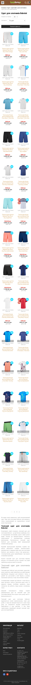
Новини (5, 641)
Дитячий (14, 7)
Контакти (5, 630)
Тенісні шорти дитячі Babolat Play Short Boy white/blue (8, 83)
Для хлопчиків (22, 7)
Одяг (8, 7)
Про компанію (6, 628)
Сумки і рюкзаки (21, 633)
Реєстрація (5, 652)
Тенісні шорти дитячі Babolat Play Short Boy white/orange (8, 50)
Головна (3, 7)
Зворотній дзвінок (7, 654)
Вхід (4, 650)
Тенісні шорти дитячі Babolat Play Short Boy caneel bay (23, 470)
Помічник (5, 639)
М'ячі (18, 631)
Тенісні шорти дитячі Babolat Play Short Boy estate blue (23, 249)
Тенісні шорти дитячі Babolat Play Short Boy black (8, 282)
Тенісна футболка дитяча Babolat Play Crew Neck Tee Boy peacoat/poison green (7, 471)
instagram (7, 674)
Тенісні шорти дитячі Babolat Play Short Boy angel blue (8, 216)
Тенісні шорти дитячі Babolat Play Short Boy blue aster (8, 500)
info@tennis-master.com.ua (20, 667)
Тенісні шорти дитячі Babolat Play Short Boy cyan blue (23, 50)
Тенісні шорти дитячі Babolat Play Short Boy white (23, 500)
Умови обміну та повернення (7, 637)
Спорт (18, 638)
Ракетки (19, 635)
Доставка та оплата (8, 635)
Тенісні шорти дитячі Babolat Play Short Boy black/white (8, 150)
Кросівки (19, 628)
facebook (4, 674)
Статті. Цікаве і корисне (6, 644)
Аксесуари (19, 637)
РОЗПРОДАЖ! (20, 640)
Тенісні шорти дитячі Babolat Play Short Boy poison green (8, 439)
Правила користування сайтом (8, 632)
